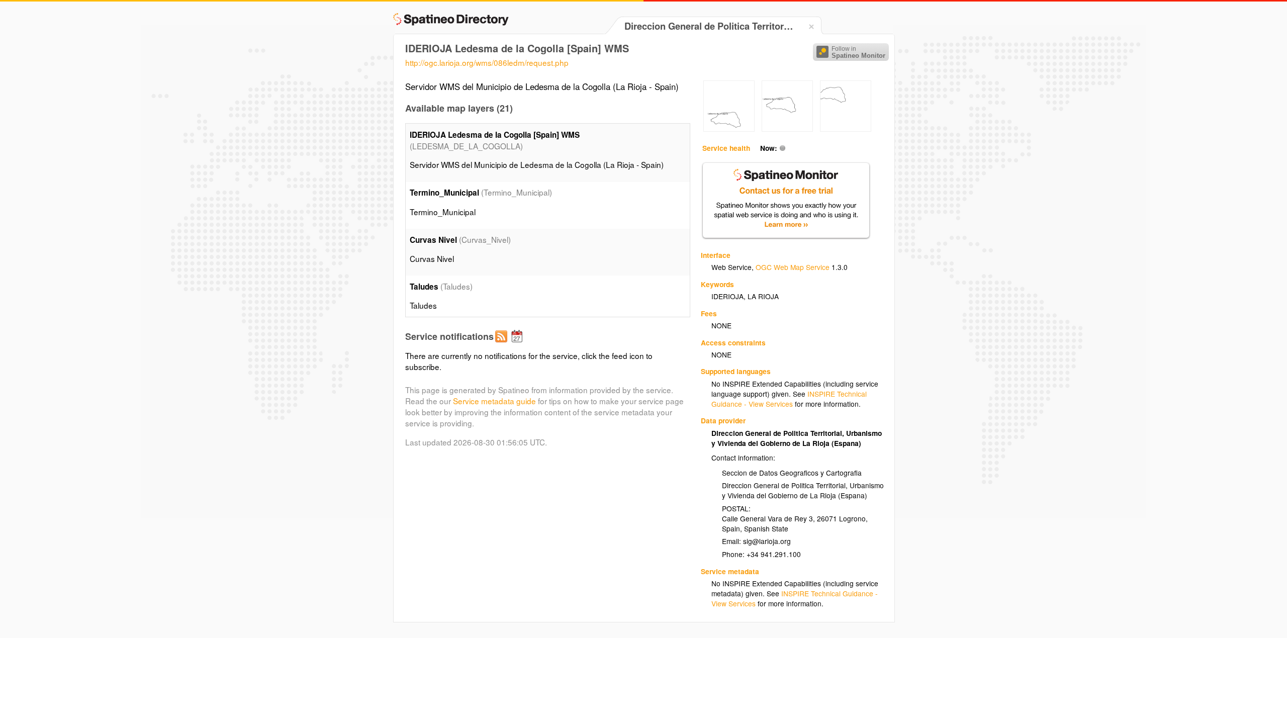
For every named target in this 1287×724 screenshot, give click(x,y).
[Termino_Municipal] (729, 129)
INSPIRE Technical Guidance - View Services (789, 399)
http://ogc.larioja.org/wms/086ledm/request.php (487, 62)
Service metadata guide (494, 400)
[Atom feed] (502, 344)
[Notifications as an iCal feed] (518, 344)
